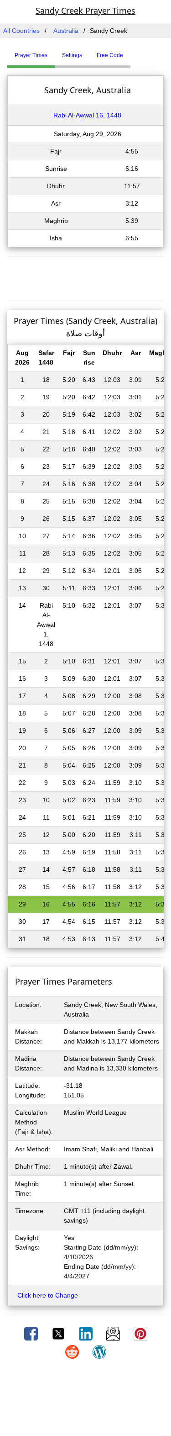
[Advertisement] (86, 277)
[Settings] (137, 51)
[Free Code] (142, 51)
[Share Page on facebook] (32, 1333)
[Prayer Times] (132, 51)
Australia (65, 30)
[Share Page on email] (114, 1333)
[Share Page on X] (59, 1333)
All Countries (21, 30)
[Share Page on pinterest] (140, 1333)
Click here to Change (47, 1295)
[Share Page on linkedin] (86, 1333)
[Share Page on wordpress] (99, 1351)
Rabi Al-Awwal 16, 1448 (87, 115)
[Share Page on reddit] (73, 1351)
